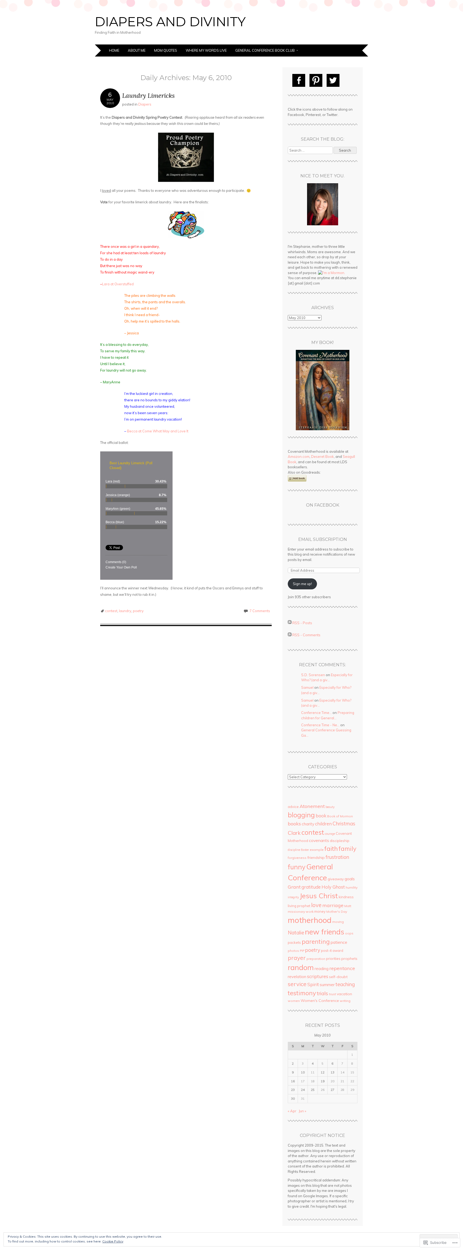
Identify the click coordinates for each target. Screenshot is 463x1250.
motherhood (309, 920)
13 (332, 1072)
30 (293, 1098)
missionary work (300, 912)
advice (293, 806)
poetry (138, 611)
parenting (316, 941)
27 (332, 1090)
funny (296, 867)
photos (293, 951)
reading (321, 968)
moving (338, 922)
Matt (347, 906)
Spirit (313, 984)
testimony (302, 993)
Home (114, 50)
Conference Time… (316, 712)
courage (330, 834)
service (297, 983)
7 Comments (259, 611)
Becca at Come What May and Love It (157, 431)
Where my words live (206, 50)
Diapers (144, 104)
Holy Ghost (333, 887)
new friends (324, 931)
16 (293, 1081)
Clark (294, 832)
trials (322, 993)
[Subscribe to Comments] (290, 635)
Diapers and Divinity (170, 21)
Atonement (312, 806)
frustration (337, 857)
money (320, 911)
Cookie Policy (112, 1241)
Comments (116, 562)
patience (339, 942)
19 (322, 1081)
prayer (297, 957)
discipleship (339, 841)
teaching (345, 984)
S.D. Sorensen (313, 675)
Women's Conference (320, 1000)
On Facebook (322, 505)
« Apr (292, 1111)
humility (351, 887)
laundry (125, 611)
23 (293, 1090)
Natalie (296, 932)
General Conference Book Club (265, 50)
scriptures (317, 976)
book (321, 815)
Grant (294, 887)
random (301, 967)
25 (313, 1090)
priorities (333, 958)
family (347, 848)
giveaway (336, 879)
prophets (349, 958)
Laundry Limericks (148, 95)
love (316, 904)
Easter (305, 850)
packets (294, 942)
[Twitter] (333, 80)
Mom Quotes (165, 50)
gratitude (311, 887)
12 (322, 1072)
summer (327, 984)
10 (303, 1072)
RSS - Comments (306, 635)
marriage (332, 905)
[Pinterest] (315, 80)
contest (111, 611)
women (294, 1001)
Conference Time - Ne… (320, 725)
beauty (330, 807)
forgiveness (297, 858)
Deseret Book (322, 456)
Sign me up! (302, 584)
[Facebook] (298, 80)
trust (332, 994)
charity (308, 823)
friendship (316, 857)
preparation (316, 959)
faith (331, 848)
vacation (344, 993)
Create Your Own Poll (121, 567)
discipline (294, 850)
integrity (293, 897)
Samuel (307, 687)
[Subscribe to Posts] (290, 622)
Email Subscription (322, 539)
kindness (346, 897)
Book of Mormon (340, 816)
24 (303, 1090)
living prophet (299, 906)
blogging (301, 815)
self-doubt (338, 976)
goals (350, 878)
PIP (302, 951)
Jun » (302, 1111)
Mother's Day (336, 912)
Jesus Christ (319, 895)
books (294, 824)
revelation (297, 976)
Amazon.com (298, 456)
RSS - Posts (302, 622)
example (317, 850)
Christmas (344, 823)
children (323, 823)
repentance (342, 968)
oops (349, 933)
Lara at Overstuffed (118, 284)
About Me (136, 50)
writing (345, 1001)
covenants (319, 840)
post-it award (332, 950)
